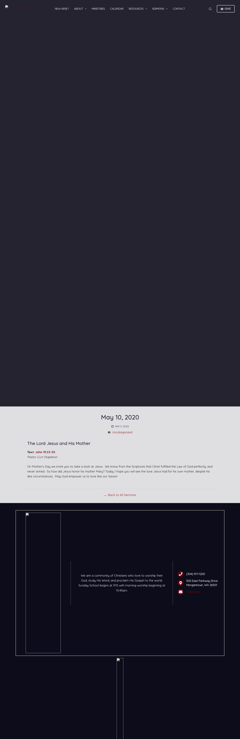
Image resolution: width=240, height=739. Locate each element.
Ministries (98, 8)
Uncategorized (122, 432)
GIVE (228, 8)
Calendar (117, 8)
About (78, 8)
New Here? (62, 8)
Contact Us (193, 592)
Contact (179, 8)
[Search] (210, 9)
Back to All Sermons (122, 495)
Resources (136, 8)
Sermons (158, 8)
